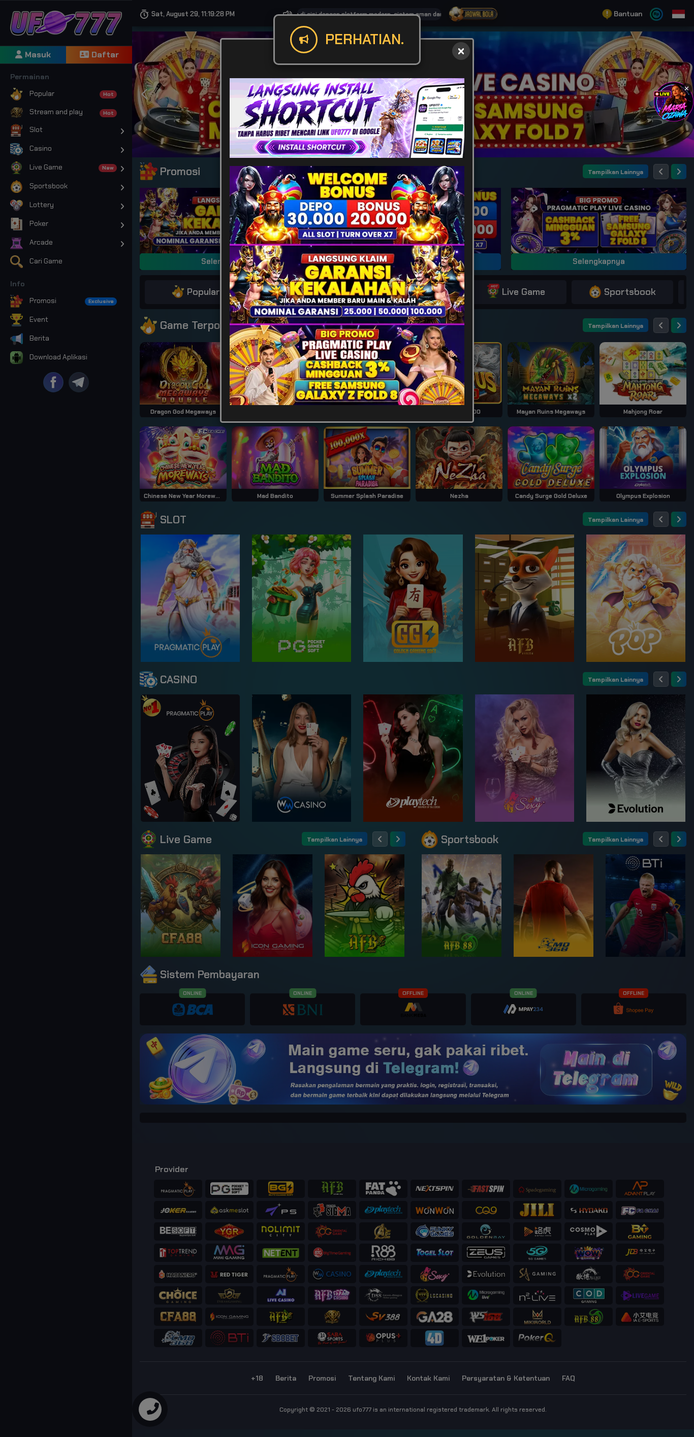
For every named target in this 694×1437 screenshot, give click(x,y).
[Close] (461, 51)
